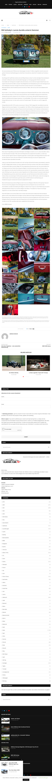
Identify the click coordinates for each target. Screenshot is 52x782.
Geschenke (26, 579)
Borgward (26, 543)
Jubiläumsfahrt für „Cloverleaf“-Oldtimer (20, 735)
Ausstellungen (26, 528)
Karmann (26, 585)
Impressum (45, 4)
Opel (26, 633)
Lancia (26, 594)
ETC (26, 555)
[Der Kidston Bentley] (13, 363)
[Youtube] (29, 7)
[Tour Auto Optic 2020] (4, 771)
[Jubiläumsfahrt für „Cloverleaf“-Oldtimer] (5, 737)
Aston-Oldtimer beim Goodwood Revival (20, 727)
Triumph (26, 669)
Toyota (26, 666)
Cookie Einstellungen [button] (43, 777)
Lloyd (26, 600)
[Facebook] (22, 7)
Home (2, 25)
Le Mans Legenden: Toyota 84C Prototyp (38, 372)
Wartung (26, 681)
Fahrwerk (26, 564)
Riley (26, 651)
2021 (26, 507)
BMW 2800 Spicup (15, 755)
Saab (26, 657)
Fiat (26, 570)
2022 (26, 510)
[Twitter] (24, 7)
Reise (26, 645)
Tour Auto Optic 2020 (14, 770)
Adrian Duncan (8, 32)
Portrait (10, 4)
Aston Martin (26, 522)
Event (26, 558)
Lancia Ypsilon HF (18, 2)
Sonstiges (26, 663)
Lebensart (26, 4)
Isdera (26, 582)
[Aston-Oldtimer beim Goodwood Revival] (5, 729)
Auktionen (14, 25)
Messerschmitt (26, 615)
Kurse (30, 4)
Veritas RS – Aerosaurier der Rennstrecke (20, 763)
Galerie (15, 4)
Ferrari (26, 567)
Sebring (26, 660)
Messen (26, 612)
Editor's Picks (26, 552)
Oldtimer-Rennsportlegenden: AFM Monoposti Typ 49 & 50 (24, 747)
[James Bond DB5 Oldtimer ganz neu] (4, 764)
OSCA (26, 636)
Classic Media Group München (32, 473)
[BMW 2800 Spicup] (5, 757)
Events (26, 561)
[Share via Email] (33, 329)
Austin (26, 531)
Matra (26, 606)
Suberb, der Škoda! (15, 718)
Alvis (26, 519)
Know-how (20, 4)
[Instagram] (26, 7)
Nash (26, 627)
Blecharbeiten (26, 537)
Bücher (26, 546)
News (6, 4)
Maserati (26, 603)
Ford (26, 573)
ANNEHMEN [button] (26, 779)
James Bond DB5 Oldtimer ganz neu (13, 763)
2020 (26, 505)
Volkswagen (26, 678)
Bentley (26, 534)
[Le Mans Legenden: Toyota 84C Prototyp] (38, 363)
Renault (26, 648)
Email (2, 404)
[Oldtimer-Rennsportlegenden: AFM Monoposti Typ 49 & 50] (5, 749)
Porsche (26, 639)
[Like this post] (27, 329)
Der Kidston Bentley (13, 372)
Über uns (39, 4)
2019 (26, 501)
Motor (26, 621)
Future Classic (26, 576)
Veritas (26, 675)
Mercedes (26, 609)
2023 (26, 513)
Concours (26, 549)
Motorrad (26, 624)
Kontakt (34, 4)
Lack (26, 591)
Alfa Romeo (26, 516)
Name (2, 396)
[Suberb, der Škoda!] (5, 720)
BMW (26, 540)
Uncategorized (26, 672)
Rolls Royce (26, 654)
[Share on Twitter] (30, 329)
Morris (26, 618)
